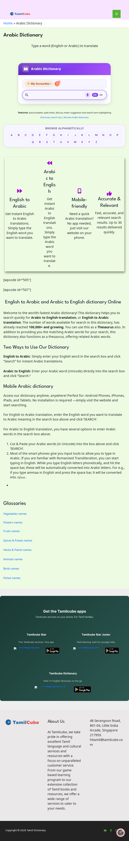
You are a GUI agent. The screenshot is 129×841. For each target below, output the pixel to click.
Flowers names (13, 522)
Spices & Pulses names (17, 540)
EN (95, 95)
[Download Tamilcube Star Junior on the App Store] (87, 650)
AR (101, 95)
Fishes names (11, 578)
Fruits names (11, 531)
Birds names (11, 568)
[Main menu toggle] (117, 14)
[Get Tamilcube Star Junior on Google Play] (112, 650)
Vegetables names (15, 514)
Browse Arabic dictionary (76, 117)
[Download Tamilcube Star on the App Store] (28, 650)
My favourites (39, 83)
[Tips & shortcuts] (57, 83)
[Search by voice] (88, 95)
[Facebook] (111, 830)
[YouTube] (105, 830)
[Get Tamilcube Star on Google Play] (52, 650)
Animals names (13, 559)
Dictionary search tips (51, 117)
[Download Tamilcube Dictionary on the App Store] (52, 689)
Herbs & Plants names (17, 550)
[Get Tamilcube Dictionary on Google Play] (82, 689)
